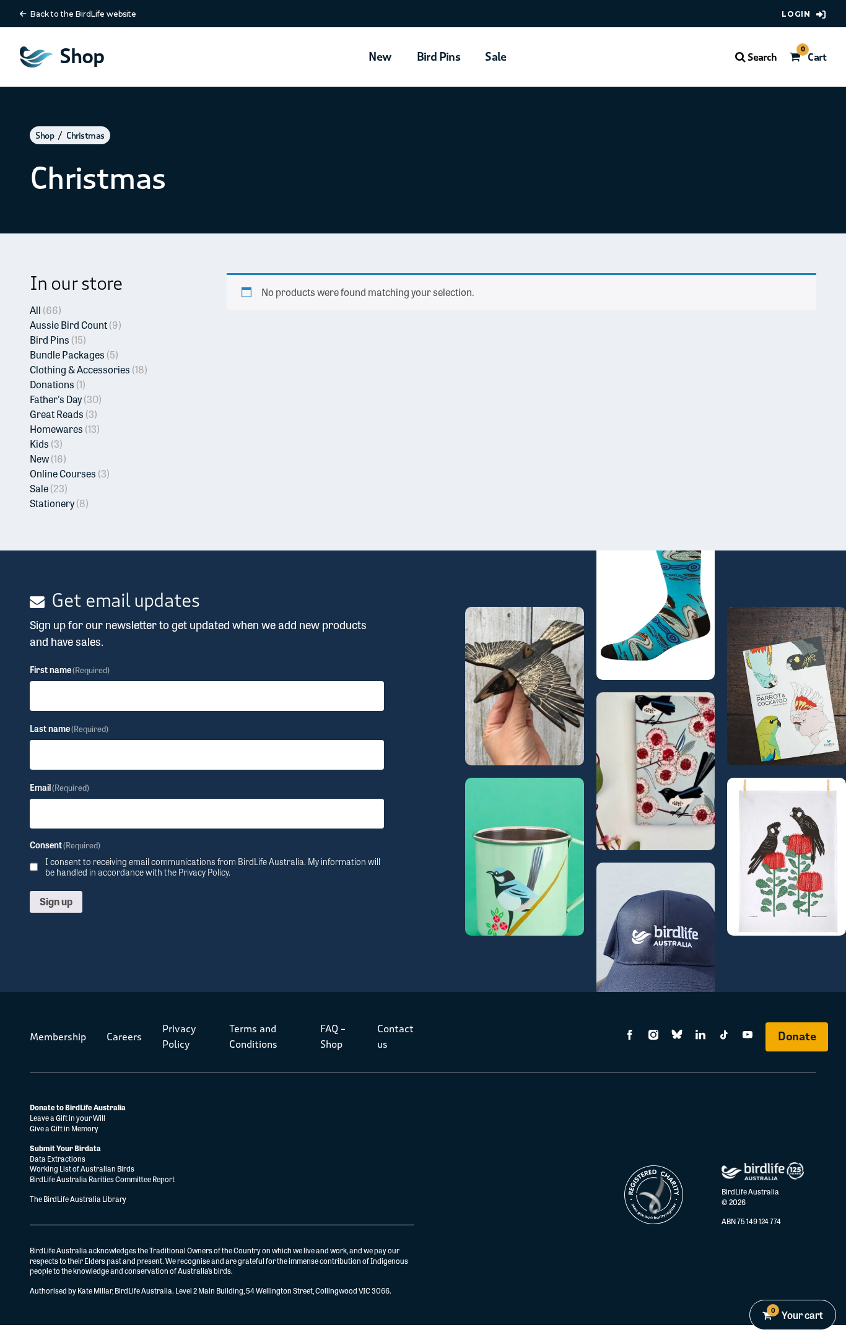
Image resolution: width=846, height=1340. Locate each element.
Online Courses (70, 473)
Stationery (59, 503)
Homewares (65, 429)
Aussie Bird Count (75, 325)
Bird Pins (439, 57)
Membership (58, 1036)
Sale (496, 57)
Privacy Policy (203, 872)
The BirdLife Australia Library (78, 1198)
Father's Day (66, 399)
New (379, 57)
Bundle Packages (74, 354)
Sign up (56, 901)
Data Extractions (57, 1158)
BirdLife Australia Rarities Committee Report (102, 1179)
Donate (797, 1036)
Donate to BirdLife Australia (78, 1107)
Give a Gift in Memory (64, 1128)
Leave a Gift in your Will (68, 1117)
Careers (124, 1036)
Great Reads (63, 414)
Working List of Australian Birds (82, 1168)
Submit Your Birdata (65, 1148)
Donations (57, 384)
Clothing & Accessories (88, 369)
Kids (46, 444)
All (45, 310)
